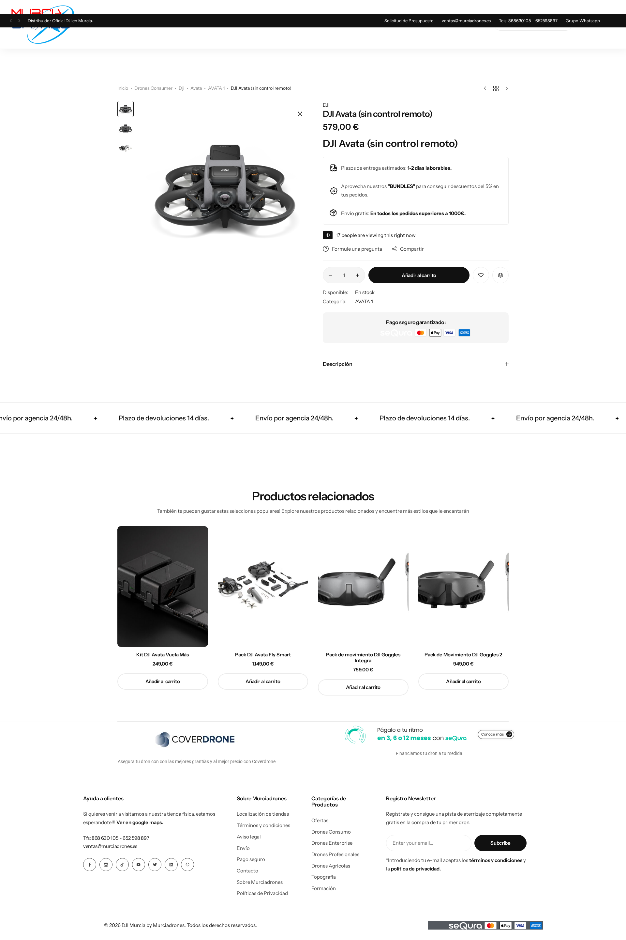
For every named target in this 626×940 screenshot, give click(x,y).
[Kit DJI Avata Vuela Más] (162, 586)
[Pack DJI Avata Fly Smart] (263, 586)
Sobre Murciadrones (260, 882)
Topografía (323, 877)
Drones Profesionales (335, 854)
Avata (196, 88)
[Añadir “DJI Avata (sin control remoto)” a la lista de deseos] (481, 275)
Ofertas (319, 820)
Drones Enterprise (331, 843)
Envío (243, 848)
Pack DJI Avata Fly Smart (263, 655)
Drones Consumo (331, 832)
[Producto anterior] (486, 88)
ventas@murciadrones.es (466, 20)
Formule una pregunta (357, 249)
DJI (326, 105)
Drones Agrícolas (330, 866)
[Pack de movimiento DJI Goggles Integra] (363, 586)
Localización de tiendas (263, 814)
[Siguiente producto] (505, 88)
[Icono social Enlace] (89, 864)
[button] (11, 21)
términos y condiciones (495, 860)
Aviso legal (249, 837)
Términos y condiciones (263, 825)
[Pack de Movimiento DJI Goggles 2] (463, 586)
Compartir (412, 249)
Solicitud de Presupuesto (409, 20)
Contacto (247, 871)
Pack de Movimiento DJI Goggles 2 (463, 655)
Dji (181, 88)
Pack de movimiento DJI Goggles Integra (363, 658)
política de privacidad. (416, 869)
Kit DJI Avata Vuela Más (162, 655)
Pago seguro (251, 859)
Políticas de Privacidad (262, 893)
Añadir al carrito (419, 275)
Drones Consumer (153, 88)
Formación (323, 888)
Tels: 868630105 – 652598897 (528, 20)
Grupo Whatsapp (583, 20)
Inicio (122, 88)
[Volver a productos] (496, 88)
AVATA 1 (216, 88)
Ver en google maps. (139, 822)
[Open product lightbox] (300, 114)
